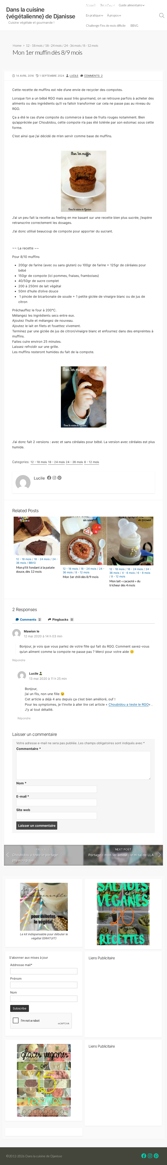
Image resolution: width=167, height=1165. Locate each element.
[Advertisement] (123, 1000)
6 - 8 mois (143, 572)
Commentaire (28, 749)
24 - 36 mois (72, 45)
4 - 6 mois (128, 572)
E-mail (22, 796)
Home (17, 45)
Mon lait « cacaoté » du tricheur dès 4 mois (124, 583)
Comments (30, 619)
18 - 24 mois (53, 45)
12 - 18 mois (34, 45)
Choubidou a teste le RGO (129, 704)
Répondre (18, 660)
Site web (23, 810)
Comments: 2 (93, 75)
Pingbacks (62, 619)
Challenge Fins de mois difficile (106, 25)
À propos (113, 15)
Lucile (74, 75)
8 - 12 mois (90, 45)
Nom (21, 783)
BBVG (134, 25)
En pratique (93, 15)
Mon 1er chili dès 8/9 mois (81, 577)
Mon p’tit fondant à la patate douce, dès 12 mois (35, 569)
